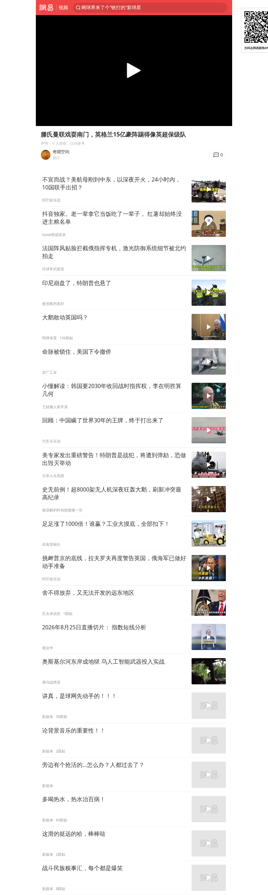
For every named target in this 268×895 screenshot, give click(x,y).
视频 (63, 7)
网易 (46, 7)
